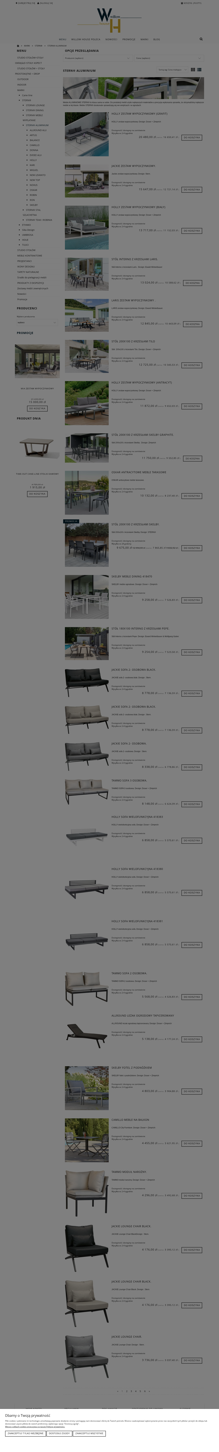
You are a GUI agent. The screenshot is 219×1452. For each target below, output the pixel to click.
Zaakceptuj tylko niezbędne (25, 1433)
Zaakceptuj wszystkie (89, 1433)
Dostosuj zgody (59, 1433)
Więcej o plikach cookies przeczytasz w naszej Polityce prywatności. (35, 1426)
